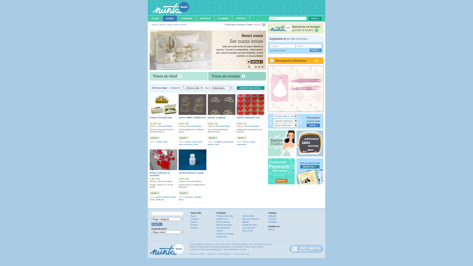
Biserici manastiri (224, 225)
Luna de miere (248, 228)
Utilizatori (272, 216)
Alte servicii (247, 231)
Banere (271, 229)
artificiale (160, 200)
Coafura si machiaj (225, 234)
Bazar (169, 18)
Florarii (220, 231)
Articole (205, 18)
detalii (154, 138)
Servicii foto (222, 237)
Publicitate (272, 222)
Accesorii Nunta (165, 126)
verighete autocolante (224, 142)
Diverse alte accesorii (176, 24)
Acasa (155, 18)
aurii (196, 144)
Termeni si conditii (196, 254)
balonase (189, 197)
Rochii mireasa (223, 228)
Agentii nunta (222, 219)
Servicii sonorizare (250, 219)
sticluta (197, 197)
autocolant (197, 142)
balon (181, 200)
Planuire (223, 18)
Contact (241, 18)
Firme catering (223, 222)
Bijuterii (245, 222)
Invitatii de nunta (249, 225)
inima (252, 142)
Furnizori (186, 18)
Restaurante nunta (225, 216)
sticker (188, 142)
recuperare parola (278, 50)
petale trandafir (163, 197)
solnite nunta (162, 142)
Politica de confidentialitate (218, 254)
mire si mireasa (186, 144)
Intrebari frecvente (241, 254)
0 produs (241, 24)
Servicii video (248, 216)
